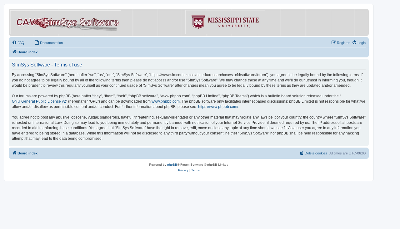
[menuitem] (18, 42)
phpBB (172, 164)
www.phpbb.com (166, 101)
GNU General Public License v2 (39, 101)
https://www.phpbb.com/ (218, 107)
